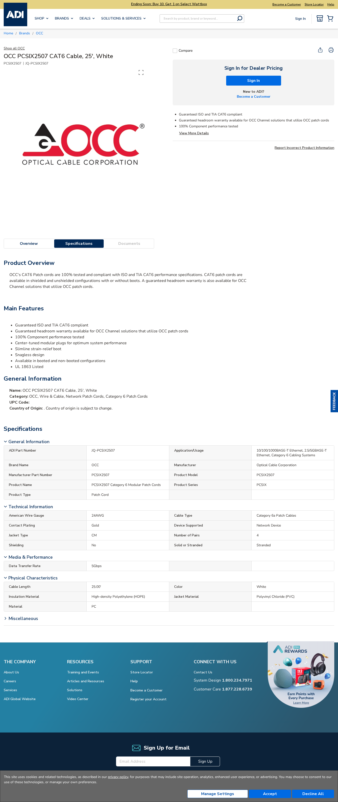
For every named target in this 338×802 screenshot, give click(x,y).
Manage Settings (217, 794)
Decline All (313, 794)
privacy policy (118, 777)
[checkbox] (175, 50)
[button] (334, 401)
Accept (270, 794)
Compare (186, 50)
